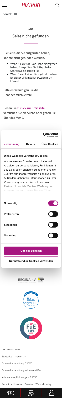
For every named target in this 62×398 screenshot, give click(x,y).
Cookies (29, 384)
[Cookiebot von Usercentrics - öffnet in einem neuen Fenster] (43, 135)
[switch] (53, 214)
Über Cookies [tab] (50, 143)
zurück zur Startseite (31, 108)
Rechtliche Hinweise (12, 384)
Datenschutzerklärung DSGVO (17, 363)
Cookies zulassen (31, 250)
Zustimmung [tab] (11, 143)
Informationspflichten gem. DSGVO (19, 377)
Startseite (7, 356)
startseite (10, 14)
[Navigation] (5, 5)
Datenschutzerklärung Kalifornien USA (21, 370)
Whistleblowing (43, 384)
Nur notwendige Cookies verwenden (31, 260)
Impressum (20, 356)
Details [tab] (30, 143)
